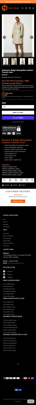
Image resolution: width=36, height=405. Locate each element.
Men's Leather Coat (8, 304)
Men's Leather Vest (8, 311)
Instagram (10, 277)
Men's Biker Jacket (8, 286)
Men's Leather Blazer (8, 296)
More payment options (18, 121)
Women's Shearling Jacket (10, 327)
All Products (6, 226)
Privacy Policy (6, 240)
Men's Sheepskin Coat (9, 307)
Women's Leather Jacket (9, 320)
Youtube (9, 274)
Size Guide (6, 233)
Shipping (4, 77)
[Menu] (33, 8)
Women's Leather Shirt (9, 345)
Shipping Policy (7, 238)
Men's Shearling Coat (8, 309)
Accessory (5, 224)
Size (4, 103)
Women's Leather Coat (9, 167)
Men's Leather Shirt (8, 302)
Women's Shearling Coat (9, 340)
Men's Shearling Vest (8, 314)
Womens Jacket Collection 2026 (12, 173)
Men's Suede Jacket (8, 293)
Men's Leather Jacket (9, 284)
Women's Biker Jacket (9, 322)
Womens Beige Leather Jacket (11, 171)
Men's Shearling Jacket (9, 291)
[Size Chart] (7, 93)
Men (4, 219)
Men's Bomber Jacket (9, 289)
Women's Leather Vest (9, 348)
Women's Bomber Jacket (10, 325)
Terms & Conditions (8, 243)
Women (5, 221)
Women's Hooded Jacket (10, 343)
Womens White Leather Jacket (12, 175)
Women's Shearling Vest (9, 350)
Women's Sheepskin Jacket (11, 169)
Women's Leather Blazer (9, 332)
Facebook (10, 271)
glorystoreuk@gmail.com (16, 263)
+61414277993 (13, 261)
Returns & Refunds (8, 236)
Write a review (18, 201)
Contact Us (6, 245)
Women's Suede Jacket (9, 330)
